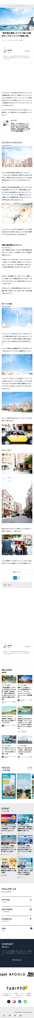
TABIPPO (20, 716)
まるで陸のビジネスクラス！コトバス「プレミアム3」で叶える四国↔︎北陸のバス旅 (9, 751)
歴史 (5, 585)
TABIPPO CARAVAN (7, 716)
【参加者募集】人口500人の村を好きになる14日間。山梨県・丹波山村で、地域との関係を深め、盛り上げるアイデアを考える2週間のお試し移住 (9, 693)
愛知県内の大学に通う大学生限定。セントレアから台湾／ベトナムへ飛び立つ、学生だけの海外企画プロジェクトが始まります (25, 723)
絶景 (9, 585)
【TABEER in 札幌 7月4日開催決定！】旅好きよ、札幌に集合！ (8, 870)
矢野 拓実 (9, 50)
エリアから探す (6, 685)
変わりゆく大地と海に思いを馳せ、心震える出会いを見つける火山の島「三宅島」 (25, 751)
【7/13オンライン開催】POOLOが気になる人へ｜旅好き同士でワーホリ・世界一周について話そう (8, 848)
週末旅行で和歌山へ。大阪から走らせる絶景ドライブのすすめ (9, 720)
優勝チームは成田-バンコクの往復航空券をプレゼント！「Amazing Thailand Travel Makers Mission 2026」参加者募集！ (25, 692)
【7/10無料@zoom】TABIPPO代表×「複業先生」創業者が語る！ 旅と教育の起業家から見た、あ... (25, 827)
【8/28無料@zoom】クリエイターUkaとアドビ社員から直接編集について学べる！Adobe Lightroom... (8, 827)
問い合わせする (17, 960)
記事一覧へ (27, 51)
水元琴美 (30, 757)
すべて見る (29, 767)
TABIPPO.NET (23, 732)
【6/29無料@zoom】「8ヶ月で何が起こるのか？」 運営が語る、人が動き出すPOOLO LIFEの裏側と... (25, 871)
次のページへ (17, 572)
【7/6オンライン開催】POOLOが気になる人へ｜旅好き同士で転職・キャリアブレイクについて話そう (25, 849)
